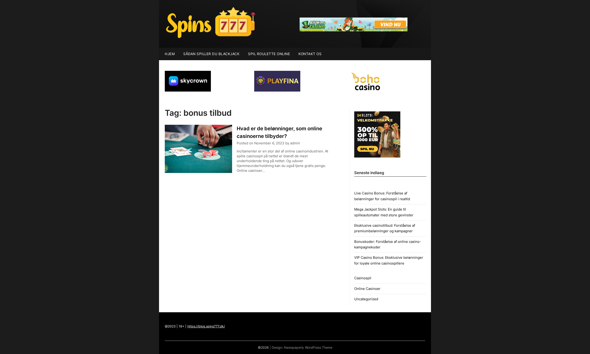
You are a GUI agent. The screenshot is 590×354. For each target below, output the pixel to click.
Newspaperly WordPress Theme (308, 347)
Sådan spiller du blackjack (211, 54)
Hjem (170, 54)
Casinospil (362, 278)
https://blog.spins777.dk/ (206, 326)
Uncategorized (366, 299)
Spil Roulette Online (269, 54)
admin (295, 143)
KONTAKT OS (310, 54)
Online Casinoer (367, 288)
